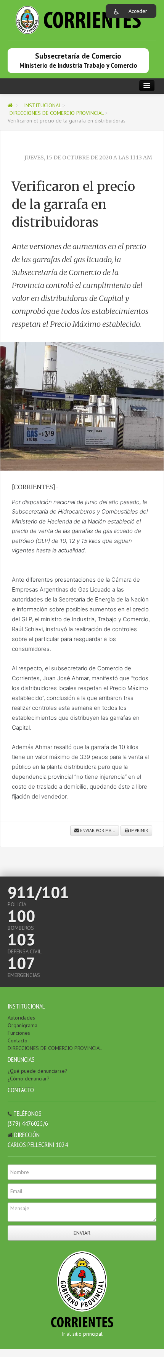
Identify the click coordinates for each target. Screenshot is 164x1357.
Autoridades (21, 1017)
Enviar (82, 1233)
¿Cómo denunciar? (29, 1078)
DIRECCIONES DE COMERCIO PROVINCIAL (57, 113)
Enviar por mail (97, 830)
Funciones (19, 1032)
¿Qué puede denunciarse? (38, 1070)
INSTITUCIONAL (42, 105)
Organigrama (22, 1025)
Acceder (138, 11)
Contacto (17, 1040)
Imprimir (138, 830)
